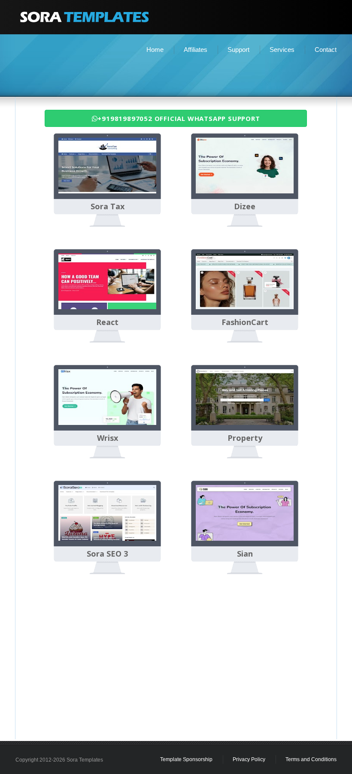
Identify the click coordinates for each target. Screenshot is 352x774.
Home (155, 49)
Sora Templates (85, 760)
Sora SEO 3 (107, 554)
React (107, 322)
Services (282, 49)
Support (238, 49)
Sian (245, 554)
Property (245, 438)
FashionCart (245, 322)
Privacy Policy (249, 759)
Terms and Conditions (311, 759)
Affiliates (195, 49)
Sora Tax (107, 206)
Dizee (244, 206)
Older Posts (302, 599)
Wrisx (107, 438)
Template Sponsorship (186, 759)
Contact (326, 49)
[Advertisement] (176, 75)
